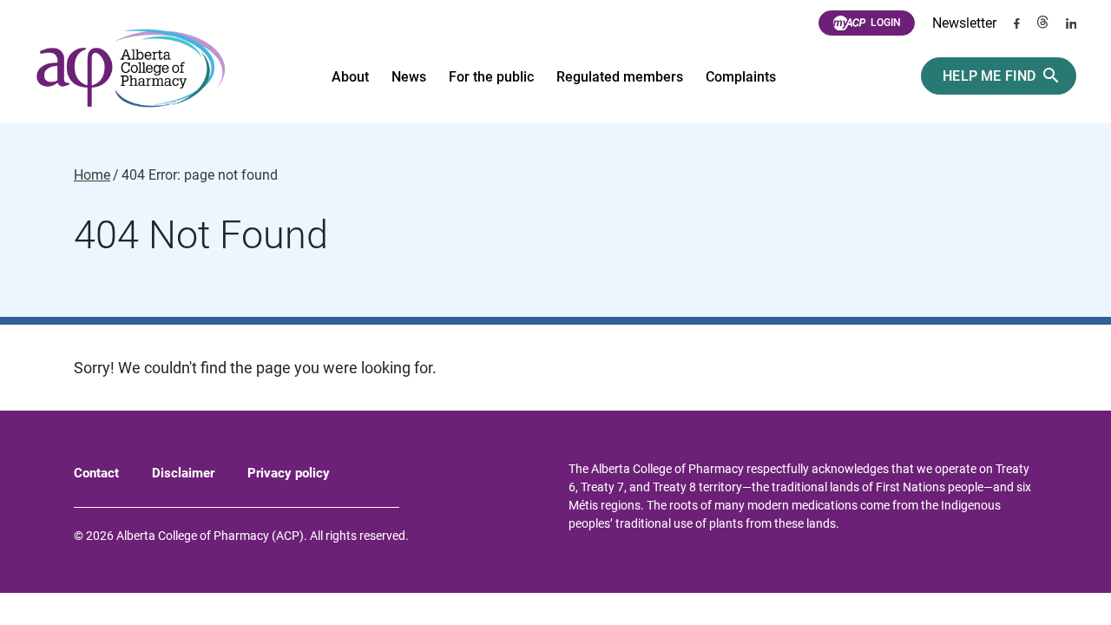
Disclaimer (183, 473)
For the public (491, 77)
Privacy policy (288, 473)
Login (886, 22)
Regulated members (619, 77)
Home (92, 175)
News (408, 77)
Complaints (741, 77)
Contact (96, 473)
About (350, 77)
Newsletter (964, 23)
